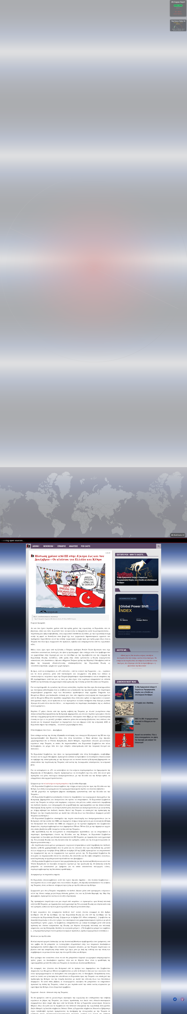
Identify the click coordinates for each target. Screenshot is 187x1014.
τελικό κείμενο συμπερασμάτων (56, 783)
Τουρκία (73, 619)
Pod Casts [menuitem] (85, 546)
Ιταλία (59, 619)
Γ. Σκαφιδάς (40, 619)
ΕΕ (51, 619)
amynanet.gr (54, 616)
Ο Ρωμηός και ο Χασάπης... (145, 703)
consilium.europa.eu (44, 616)
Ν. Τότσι (64, 619)
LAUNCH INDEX (124, 627)
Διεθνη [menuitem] (35, 546)
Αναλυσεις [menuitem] (73, 546)
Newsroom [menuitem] (48, 546)
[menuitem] (28, 546)
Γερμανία (47, 619)
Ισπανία (55, 619)
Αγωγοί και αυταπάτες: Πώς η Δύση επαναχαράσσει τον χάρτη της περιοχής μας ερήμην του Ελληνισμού (146, 738)
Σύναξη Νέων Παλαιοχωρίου (137, 668)
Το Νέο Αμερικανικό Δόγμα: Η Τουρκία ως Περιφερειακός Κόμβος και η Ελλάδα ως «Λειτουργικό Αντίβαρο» (137, 580)
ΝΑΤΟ (69, 619)
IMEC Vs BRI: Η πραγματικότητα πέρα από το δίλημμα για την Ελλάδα (146, 721)
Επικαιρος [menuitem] (62, 546)
